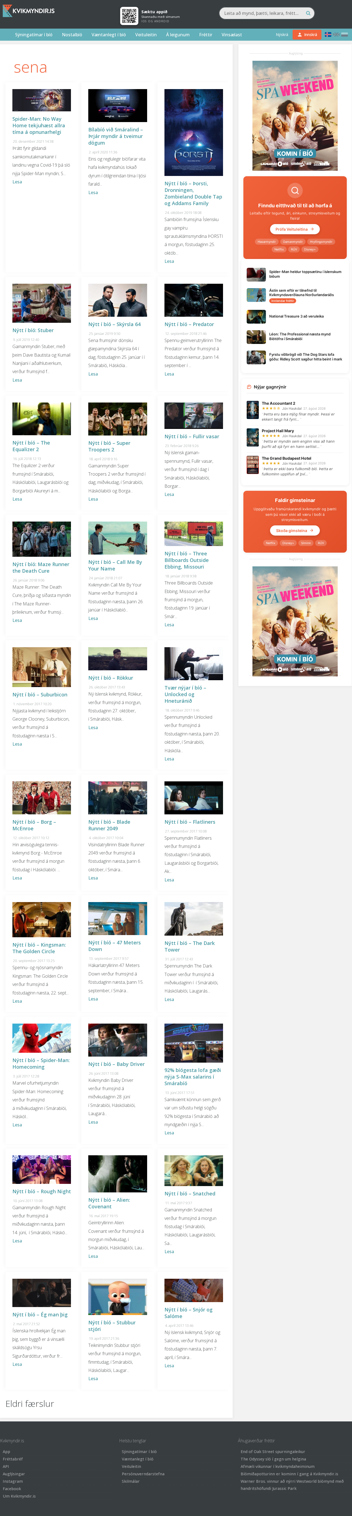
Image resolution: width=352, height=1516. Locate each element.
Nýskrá (282, 34)
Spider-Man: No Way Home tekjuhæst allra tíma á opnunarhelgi (38, 125)
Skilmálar (131, 1481)
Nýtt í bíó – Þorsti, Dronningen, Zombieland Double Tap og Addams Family (193, 193)
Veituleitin (146, 35)
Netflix (279, 249)
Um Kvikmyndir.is (19, 1496)
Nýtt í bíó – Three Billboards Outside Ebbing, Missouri (186, 560)
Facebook (12, 1488)
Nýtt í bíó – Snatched (189, 1193)
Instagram (13, 1481)
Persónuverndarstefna (143, 1473)
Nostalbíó (72, 35)
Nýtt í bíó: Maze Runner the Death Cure (40, 567)
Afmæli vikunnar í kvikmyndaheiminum (278, 1466)
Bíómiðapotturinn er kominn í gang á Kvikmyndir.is (289, 1473)
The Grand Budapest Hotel (286, 458)
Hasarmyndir (267, 242)
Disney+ (310, 249)
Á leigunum (178, 35)
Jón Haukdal (292, 408)
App (6, 1451)
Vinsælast (232, 35)
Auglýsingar (14, 1473)
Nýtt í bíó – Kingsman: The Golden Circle (39, 948)
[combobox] (267, 13)
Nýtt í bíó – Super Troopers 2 (109, 446)
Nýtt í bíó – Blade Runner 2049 (109, 825)
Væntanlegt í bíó (109, 35)
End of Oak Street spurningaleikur (273, 1451)
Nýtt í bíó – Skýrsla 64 (114, 324)
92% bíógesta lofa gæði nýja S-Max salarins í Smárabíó (192, 1077)
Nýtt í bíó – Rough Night (41, 1191)
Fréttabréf (13, 1459)
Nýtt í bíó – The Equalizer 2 (31, 446)
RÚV (294, 249)
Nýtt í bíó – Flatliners (189, 821)
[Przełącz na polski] (344, 34)
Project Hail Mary (278, 430)
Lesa (17, 182)
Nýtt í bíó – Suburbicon (39, 694)
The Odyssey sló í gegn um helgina (273, 1459)
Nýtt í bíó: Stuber (33, 330)
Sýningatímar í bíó (34, 35)
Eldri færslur (30, 1403)
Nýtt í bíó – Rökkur (110, 677)
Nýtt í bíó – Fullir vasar (191, 436)
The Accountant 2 (278, 403)
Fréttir (205, 35)
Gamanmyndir (293, 242)
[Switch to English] (336, 34)
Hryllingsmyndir (321, 242)
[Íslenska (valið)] (328, 34)
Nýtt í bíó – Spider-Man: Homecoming (41, 1063)
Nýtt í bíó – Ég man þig (40, 1314)
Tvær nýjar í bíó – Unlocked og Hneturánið (185, 694)
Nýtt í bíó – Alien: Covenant (109, 1203)
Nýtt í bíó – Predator (189, 324)
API (6, 1466)
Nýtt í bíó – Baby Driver (116, 1064)
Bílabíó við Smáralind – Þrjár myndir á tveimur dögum (115, 136)
